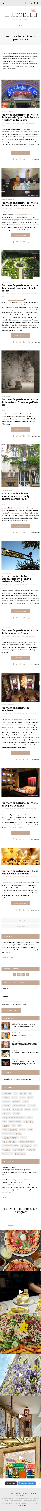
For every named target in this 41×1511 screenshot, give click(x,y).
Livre (5, 1125)
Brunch (22, 1097)
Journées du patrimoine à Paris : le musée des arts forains (20, 872)
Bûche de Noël (6, 1101)
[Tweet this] (17, 159)
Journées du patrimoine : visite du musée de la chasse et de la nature (19, 288)
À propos (9, 1493)
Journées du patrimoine (22, 215)
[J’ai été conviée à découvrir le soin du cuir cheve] (20, 1416)
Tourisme (18, 1149)
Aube (15, 1093)
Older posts (20, 920)
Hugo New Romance (13, 1117)
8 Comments (35, 342)
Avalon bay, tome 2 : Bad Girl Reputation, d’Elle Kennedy (21, 1034)
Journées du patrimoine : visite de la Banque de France (19, 632)
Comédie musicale (19, 1105)
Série (35, 1146)
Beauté (23, 1093)
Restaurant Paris (26, 1141)
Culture (17, 1109)
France (16, 1113)
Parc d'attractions (7, 1133)
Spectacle (26, 1145)
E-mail (4, 996)
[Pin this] (24, 159)
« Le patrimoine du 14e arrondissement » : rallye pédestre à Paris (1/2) (16, 579)
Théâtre (6, 1150)
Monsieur (22, 1506)
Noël (30, 1129)
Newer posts (20, 926)
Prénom (4, 988)
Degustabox (27, 1109)
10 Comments (35, 759)
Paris (17, 1133)
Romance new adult (10, 1146)
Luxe (13, 1126)
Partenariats (5, 960)
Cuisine (6, 1109)
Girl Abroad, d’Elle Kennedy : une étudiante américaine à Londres (23, 1025)
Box (30, 1093)
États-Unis (20, 1154)
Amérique (6, 1093)
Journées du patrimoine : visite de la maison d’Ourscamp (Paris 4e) (19, 402)
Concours (31, 1106)
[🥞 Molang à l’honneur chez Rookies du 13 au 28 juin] (20, 1292)
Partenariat (10, 1137)
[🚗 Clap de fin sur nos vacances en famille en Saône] (20, 1375)
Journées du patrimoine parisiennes (15, 123)
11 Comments (35, 159)
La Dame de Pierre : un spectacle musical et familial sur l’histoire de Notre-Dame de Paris (24, 1063)
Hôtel (29, 1117)
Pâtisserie (23, 1137)
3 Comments (35, 242)
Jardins (4, 1121)
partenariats (9, 1192)
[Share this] (13, 159)
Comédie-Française (17, 827)
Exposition (6, 1113)
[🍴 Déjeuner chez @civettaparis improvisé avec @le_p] (20, 1250)
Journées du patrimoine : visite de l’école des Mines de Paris (19, 204)
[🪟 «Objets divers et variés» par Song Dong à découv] (20, 1457)
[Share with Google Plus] (20, 159)
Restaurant (9, 1141)
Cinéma (6, 1105)
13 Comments (35, 839)
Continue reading (20, 153)
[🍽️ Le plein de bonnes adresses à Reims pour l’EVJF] (20, 1333)
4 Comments (35, 533)
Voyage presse (7, 1154)
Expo (35, 1109)
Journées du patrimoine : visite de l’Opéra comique (19, 804)
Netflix (19, 1125)
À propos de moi (7, 957)
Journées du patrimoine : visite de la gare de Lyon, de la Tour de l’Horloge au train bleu (20, 117)
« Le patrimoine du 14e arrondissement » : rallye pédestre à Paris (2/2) (16, 496)
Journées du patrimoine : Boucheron (16, 709)
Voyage (31, 1149)
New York (22, 1129)
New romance (9, 1129)
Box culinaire (5, 1097)
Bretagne (14, 1097)
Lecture (28, 1121)
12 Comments (35, 910)
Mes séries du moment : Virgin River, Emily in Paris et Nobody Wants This (24, 1044)
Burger (30, 1097)
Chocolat (16, 1102)
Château (25, 1101)
